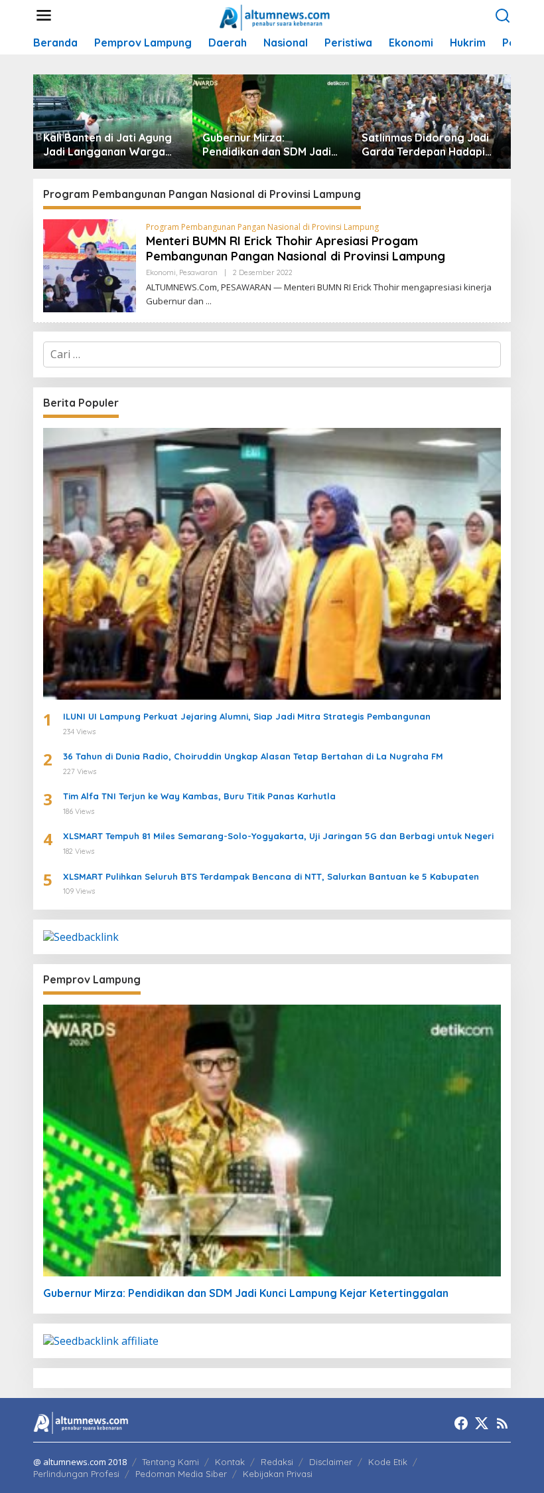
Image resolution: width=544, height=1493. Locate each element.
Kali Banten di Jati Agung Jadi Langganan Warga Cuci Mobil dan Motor (107, 145)
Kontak (230, 1461)
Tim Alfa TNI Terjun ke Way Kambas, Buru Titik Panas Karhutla (199, 796)
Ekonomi (161, 272)
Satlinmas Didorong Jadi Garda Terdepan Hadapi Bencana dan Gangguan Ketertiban (425, 145)
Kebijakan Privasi (277, 1473)
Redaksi (277, 1461)
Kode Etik (387, 1461)
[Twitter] (481, 1423)
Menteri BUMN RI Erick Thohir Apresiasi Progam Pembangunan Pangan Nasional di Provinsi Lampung (295, 248)
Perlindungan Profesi (76, 1473)
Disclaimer (330, 1461)
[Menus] (43, 15)
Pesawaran (198, 272)
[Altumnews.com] (275, 16)
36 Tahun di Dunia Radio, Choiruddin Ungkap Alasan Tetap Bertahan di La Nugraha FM (253, 756)
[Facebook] (461, 1423)
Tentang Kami (170, 1461)
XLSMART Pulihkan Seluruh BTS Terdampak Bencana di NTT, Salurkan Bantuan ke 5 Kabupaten (271, 876)
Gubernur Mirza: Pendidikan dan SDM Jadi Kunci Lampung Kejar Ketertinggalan (266, 145)
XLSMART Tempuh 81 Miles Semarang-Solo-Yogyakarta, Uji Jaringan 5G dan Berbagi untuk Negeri (278, 836)
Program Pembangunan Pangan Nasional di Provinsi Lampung (262, 227)
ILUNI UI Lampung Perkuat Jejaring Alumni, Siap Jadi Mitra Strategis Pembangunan (247, 716)
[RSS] (502, 1423)
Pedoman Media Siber (181, 1473)
